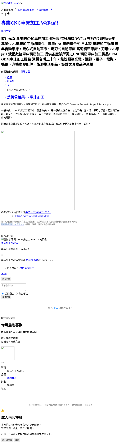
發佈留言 (6, 297)
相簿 (9, 77)
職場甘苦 (25, 71)
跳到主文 (6, 31)
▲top (3, 273)
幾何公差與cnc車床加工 (25, 97)
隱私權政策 (77, 405)
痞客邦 (29, 260)
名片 (9, 84)
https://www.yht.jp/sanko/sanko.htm (32, 216)
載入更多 (6, 279)
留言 (36, 260)
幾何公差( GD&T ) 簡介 (38, 212)
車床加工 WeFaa (9, 243)
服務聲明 (88, 405)
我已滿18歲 (7, 440)
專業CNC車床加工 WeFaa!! (29, 23)
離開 (17, 440)
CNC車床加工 (26, 268)
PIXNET (38, 405)
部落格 (10, 81)
